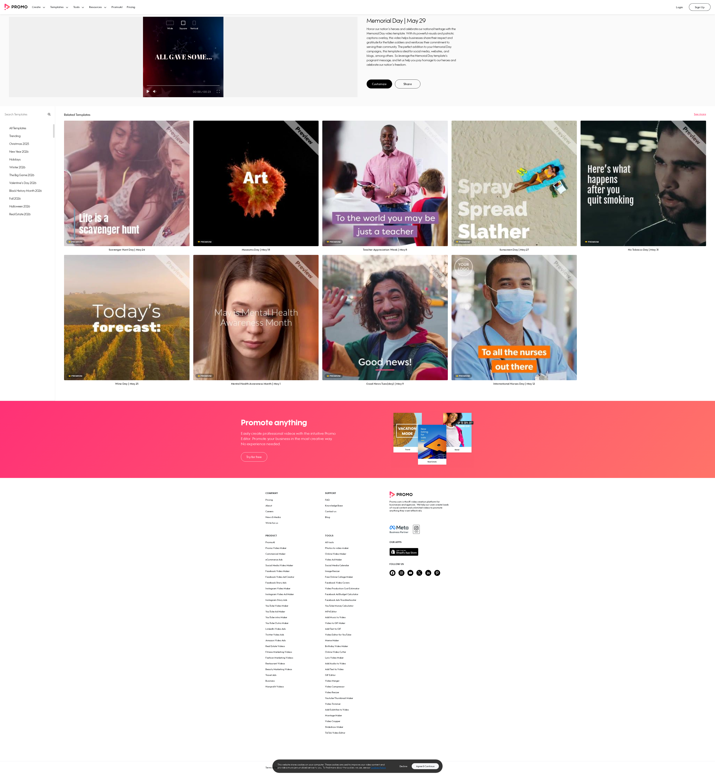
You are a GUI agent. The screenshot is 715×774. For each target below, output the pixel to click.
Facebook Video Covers (337, 582)
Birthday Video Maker (336, 646)
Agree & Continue (425, 766)
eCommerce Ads (274, 559)
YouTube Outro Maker (277, 623)
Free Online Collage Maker (339, 577)
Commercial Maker (275, 553)
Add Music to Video (335, 617)
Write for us (272, 523)
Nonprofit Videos (275, 686)
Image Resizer (332, 571)
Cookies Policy (378, 767)
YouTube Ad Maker (275, 611)
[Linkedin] (428, 573)
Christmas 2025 (19, 144)
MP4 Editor (331, 611)
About (269, 505)
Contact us (330, 511)
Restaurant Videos (275, 663)
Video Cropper (332, 721)
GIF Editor (330, 675)
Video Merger (332, 680)
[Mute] (155, 91)
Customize (379, 84)
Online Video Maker (335, 553)
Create (36, 7)
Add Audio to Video (335, 663)
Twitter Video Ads (275, 634)
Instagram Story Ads (276, 600)
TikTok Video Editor (335, 732)
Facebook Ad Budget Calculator (341, 594)
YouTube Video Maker (277, 605)
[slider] (147, 85)
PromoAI (117, 7)
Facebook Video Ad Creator (280, 577)
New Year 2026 (18, 151)
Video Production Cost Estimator (342, 588)
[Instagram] (416, 529)
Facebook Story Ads (276, 582)
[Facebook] (399, 529)
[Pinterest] (437, 573)
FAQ (327, 499)
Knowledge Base (334, 505)
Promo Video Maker (276, 548)
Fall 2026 (15, 198)
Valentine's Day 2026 (22, 183)
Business (270, 680)
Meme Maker (332, 640)
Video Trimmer (333, 704)
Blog (327, 517)
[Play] (148, 91)
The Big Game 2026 (21, 175)
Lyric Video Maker (334, 657)
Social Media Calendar (337, 565)
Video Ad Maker (333, 559)
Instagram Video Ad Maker (280, 594)
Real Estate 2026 (20, 214)
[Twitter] (419, 573)
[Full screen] (218, 91)
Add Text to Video (334, 669)
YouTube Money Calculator (339, 605)
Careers (270, 511)
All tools (329, 542)
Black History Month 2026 (25, 191)
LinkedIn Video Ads (276, 628)
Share (407, 84)
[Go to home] (18, 7)
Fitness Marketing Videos (279, 652)
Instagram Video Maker (278, 588)
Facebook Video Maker (278, 571)
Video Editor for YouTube (338, 634)
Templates (57, 7)
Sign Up (700, 7)
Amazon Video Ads (276, 640)
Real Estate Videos (275, 646)
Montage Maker (333, 715)
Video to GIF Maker (335, 623)
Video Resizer (332, 692)
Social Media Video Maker (279, 565)
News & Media (273, 517)
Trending (14, 136)
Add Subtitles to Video (337, 709)
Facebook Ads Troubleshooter (340, 600)
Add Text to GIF (333, 628)
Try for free (254, 457)
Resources (95, 7)
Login (679, 7)
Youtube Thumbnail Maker (339, 698)
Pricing (131, 7)
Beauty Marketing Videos (279, 669)
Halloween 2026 (19, 206)
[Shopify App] (419, 552)
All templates (17, 128)
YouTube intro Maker (276, 617)
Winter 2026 (17, 167)
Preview (127, 179)
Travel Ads (271, 675)
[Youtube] (410, 573)
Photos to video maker (337, 548)
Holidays (15, 159)
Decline (403, 766)
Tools (76, 7)
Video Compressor (334, 686)
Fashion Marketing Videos (279, 657)
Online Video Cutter (335, 652)
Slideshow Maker (334, 727)
